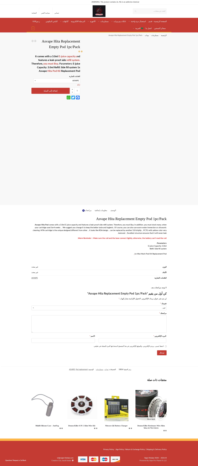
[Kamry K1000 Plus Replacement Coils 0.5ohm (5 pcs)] (32, 41)
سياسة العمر (45, 13)
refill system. (73, 60)
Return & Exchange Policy (135, 449)
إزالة (78, 84)
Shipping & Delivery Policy (156, 449)
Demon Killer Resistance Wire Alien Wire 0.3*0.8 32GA (151, 427)
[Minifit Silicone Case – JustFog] (47, 405)
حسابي (56, 13)
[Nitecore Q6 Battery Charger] (116, 405)
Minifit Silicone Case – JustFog (47, 426)
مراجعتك (163, 313)
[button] (36, 25)
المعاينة (34, 13)
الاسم (92, 336)
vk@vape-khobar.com (65, 458)
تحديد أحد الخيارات (151, 436)
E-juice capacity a (67, 56)
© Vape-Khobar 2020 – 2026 (155, 458)
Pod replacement (82, 369)
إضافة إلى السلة (50, 91)
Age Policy (120, 449)
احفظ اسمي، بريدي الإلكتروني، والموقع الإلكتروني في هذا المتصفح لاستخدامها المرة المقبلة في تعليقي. (129, 346)
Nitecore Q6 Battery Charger (116, 426)
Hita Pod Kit (54, 71)
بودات (147, 35)
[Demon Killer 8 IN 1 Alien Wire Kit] (81, 405)
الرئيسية (164, 35)
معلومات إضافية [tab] (101, 210)
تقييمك (163, 303)
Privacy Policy (108, 449)
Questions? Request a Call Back (15, 460)
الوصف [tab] (113, 210)
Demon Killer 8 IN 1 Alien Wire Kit (81, 426)
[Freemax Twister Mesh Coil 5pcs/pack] (35, 41)
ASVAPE (34, 278)
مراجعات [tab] (87, 210)
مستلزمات (154, 35)
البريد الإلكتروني (159, 336)
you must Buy (50, 64)
